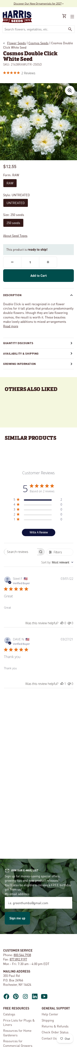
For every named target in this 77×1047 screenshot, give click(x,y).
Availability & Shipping (21, 353)
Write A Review (39, 532)
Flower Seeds (16, 43)
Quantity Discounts (18, 343)
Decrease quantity (12, 262)
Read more (10, 326)
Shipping (48, 1020)
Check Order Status (55, 1032)
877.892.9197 (18, 959)
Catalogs (9, 1014)
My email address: (17, 894)
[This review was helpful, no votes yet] (62, 623)
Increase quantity (48, 262)
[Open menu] (72, 16)
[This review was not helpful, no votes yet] (69, 623)
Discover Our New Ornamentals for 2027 (38, 3)
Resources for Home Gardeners (17, 1032)
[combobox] (34, 29)
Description (12, 295)
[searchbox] (20, 552)
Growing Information (19, 363)
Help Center (50, 1014)
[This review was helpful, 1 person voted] (62, 684)
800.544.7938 (22, 955)
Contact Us (49, 1038)
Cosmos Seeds (38, 43)
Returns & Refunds (55, 1026)
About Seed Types (15, 236)
